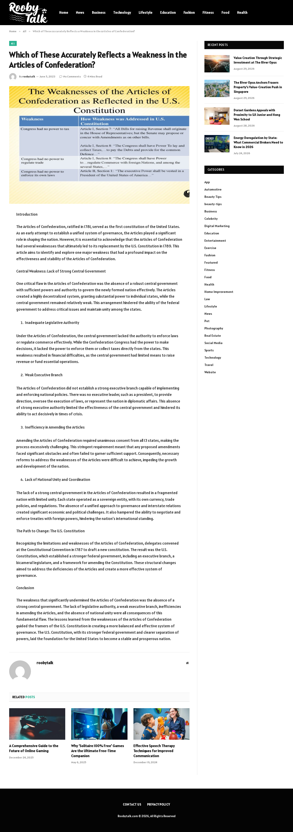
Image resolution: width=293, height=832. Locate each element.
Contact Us (132, 804)
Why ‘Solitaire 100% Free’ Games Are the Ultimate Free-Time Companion (97, 750)
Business (99, 12)
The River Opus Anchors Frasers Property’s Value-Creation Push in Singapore (258, 87)
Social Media (213, 343)
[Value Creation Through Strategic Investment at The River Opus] (217, 63)
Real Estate (212, 336)
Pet (206, 321)
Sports (209, 350)
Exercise (210, 248)
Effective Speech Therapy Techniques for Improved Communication (154, 750)
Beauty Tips (212, 197)
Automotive (213, 189)
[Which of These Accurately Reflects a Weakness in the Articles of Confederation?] (99, 145)
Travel (208, 365)
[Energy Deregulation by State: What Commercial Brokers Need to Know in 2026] (217, 143)
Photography (213, 328)
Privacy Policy (158, 804)
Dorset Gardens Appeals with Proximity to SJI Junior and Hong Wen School (257, 114)
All (13, 43)
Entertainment (215, 240)
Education (168, 12)
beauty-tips (213, 204)
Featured (211, 262)
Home (63, 12)
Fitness (208, 12)
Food (225, 12)
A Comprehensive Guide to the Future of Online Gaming (33, 748)
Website (210, 372)
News (80, 12)
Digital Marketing (217, 226)
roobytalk (28, 76)
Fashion (189, 12)
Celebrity (211, 219)
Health (242, 12)
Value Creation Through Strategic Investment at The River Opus (258, 60)
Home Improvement (218, 292)
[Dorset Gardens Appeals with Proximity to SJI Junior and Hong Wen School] (217, 116)
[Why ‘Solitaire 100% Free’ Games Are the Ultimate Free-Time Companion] (99, 724)
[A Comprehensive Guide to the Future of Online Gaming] (37, 724)
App (207, 182)
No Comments (72, 76)
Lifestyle (145, 12)
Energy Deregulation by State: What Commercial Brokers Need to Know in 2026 (258, 142)
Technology (122, 12)
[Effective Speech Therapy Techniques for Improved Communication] (161, 724)
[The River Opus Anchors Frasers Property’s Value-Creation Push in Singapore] (217, 88)
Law (207, 299)
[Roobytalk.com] (28, 12)
